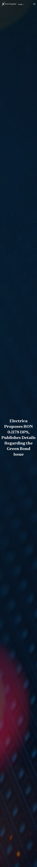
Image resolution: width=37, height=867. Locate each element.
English (20, 4)
